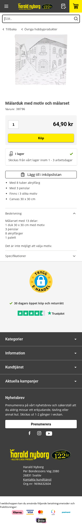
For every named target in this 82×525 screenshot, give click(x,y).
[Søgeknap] (76, 19)
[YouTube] (49, 433)
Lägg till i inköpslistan (44, 174)
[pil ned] (75, 339)
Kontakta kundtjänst (37, 479)
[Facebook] (30, 433)
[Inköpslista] (64, 6)
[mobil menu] (6, 6)
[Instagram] (39, 433)
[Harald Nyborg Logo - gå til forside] (35, 6)
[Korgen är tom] (75, 6)
